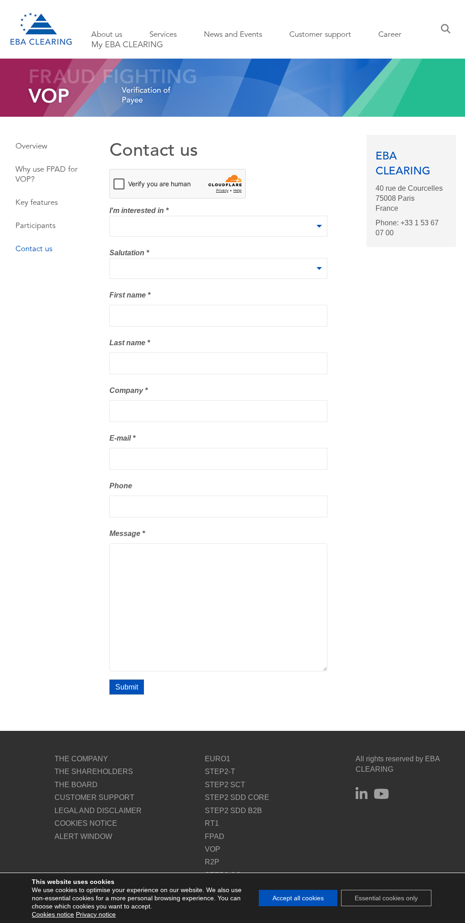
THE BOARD (76, 785)
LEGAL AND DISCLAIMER (98, 810)
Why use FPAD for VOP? (46, 174)
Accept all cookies (298, 898)
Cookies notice (53, 914)
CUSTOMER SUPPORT (94, 797)
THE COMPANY (81, 759)
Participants (35, 225)
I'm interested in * (138, 210)
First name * (129, 295)
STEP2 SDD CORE (237, 797)
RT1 (212, 823)
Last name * (129, 343)
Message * (127, 533)
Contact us (33, 248)
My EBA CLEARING (127, 45)
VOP (212, 849)
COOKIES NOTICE (85, 823)
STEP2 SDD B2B (233, 810)
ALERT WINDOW (83, 836)
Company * (128, 390)
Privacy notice (96, 914)
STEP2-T (220, 771)
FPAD (214, 836)
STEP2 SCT (225, 785)
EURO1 (217, 759)
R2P (212, 862)
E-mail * (122, 438)
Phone (120, 486)
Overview (31, 146)
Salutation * (129, 253)
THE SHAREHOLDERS (93, 771)
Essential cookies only (386, 898)
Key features (36, 202)
